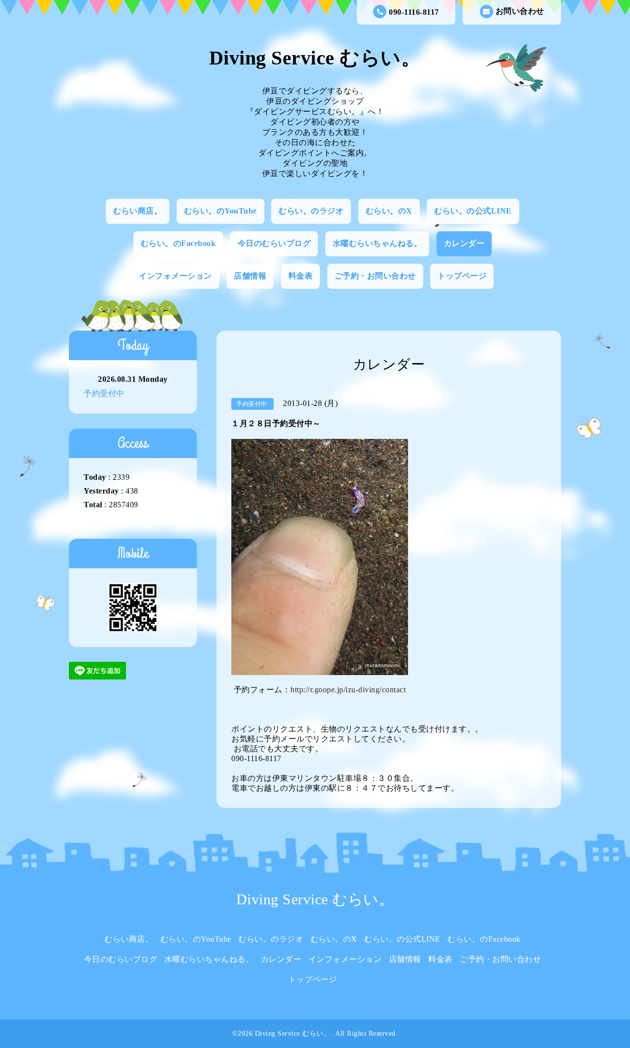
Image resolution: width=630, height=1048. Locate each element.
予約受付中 (104, 393)
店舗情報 (250, 276)
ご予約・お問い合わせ (375, 276)
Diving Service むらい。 (315, 58)
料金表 (300, 276)
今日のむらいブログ (274, 243)
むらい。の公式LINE (473, 211)
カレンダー (464, 243)
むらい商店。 (137, 211)
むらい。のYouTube (220, 211)
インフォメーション (175, 276)
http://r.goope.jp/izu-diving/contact (348, 689)
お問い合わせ (520, 11)
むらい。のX (389, 211)
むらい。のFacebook (178, 243)
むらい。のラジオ (311, 211)
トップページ (462, 276)
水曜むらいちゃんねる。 (377, 243)
